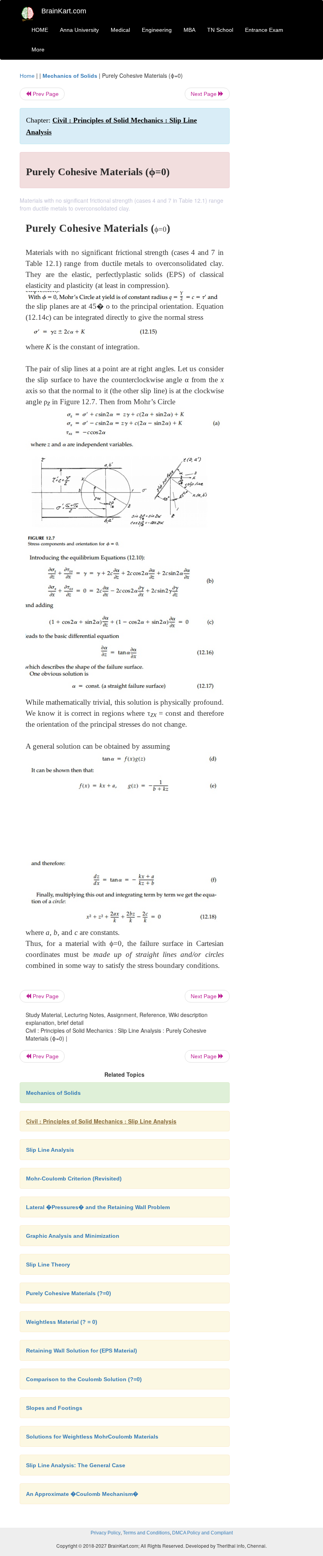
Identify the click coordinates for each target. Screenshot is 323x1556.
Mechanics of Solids (70, 76)
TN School (220, 30)
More (38, 49)
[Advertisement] (272, 189)
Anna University (79, 30)
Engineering (157, 30)
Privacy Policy (106, 1533)
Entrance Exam (264, 30)
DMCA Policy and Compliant (202, 1533)
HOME (40, 30)
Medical (120, 30)
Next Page (204, 94)
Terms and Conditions (146, 1533)
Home (27, 76)
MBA (189, 30)
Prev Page (45, 94)
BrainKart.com (63, 11)
